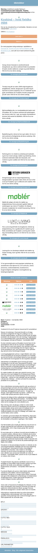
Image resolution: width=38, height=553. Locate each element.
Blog (13, 550)
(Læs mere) (13, 28)
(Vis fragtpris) (10, 31)
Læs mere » (19, 36)
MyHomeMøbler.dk (25, 48)
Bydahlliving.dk (6, 50)
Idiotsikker (19, 3)
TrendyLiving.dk (14, 48)
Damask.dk (4, 48)
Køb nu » (19, 41)
